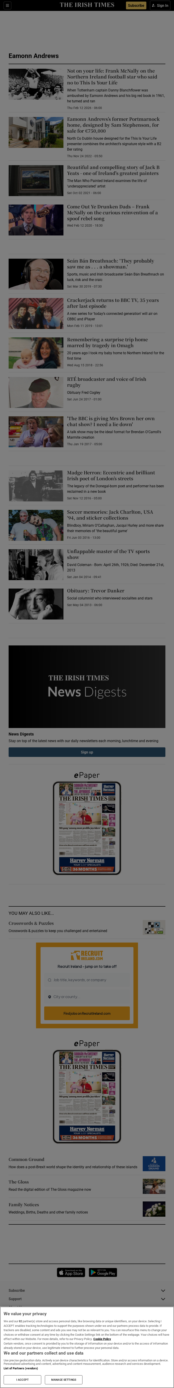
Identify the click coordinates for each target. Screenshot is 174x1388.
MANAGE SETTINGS (63, 1379)
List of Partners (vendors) (21, 1368)
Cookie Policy (102, 1339)
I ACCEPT (22, 1379)
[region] (87, 1347)
